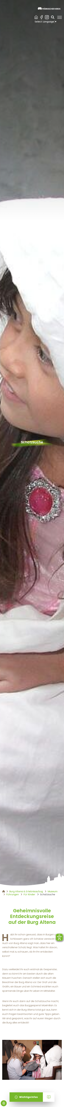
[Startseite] (49, 8)
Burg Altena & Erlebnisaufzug (36, 17)
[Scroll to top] (57, 1100)
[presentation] (5, 1082)
